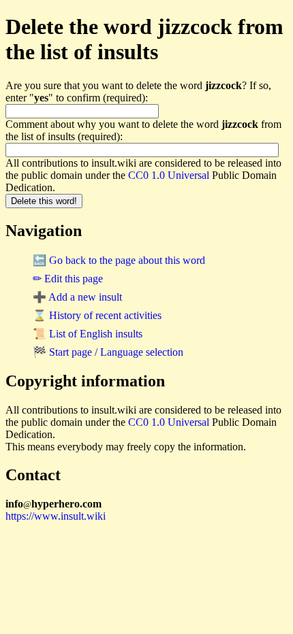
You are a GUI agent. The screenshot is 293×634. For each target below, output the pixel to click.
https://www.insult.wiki (55, 516)
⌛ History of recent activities (97, 315)
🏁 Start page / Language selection (108, 352)
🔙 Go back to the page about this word (119, 260)
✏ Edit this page (68, 278)
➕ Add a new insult (77, 297)
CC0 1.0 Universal (168, 175)
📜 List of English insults (87, 333)
